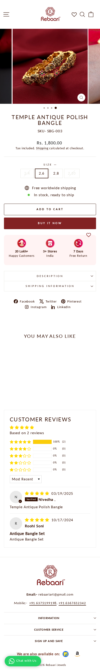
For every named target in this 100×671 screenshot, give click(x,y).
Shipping (42, 148)
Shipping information (50, 286)
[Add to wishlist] (88, 235)
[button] (20, 442)
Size (50, 164)
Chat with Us (26, 660)
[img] (37, 493)
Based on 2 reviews (27, 432)
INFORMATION (49, 618)
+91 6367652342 (72, 603)
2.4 (27, 173)
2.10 (72, 173)
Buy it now (50, 223)
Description (50, 276)
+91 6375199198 (43, 603)
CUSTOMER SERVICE (48, 630)
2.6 (41, 173)
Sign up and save (49, 641)
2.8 (56, 173)
